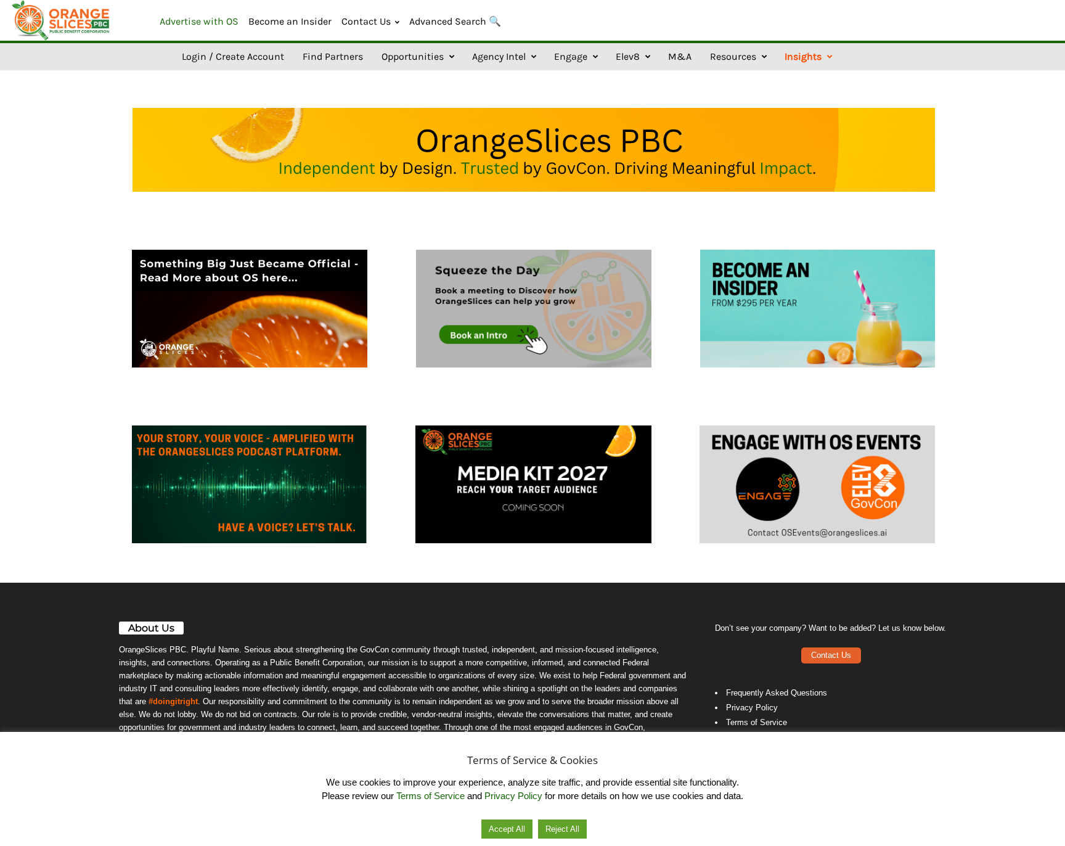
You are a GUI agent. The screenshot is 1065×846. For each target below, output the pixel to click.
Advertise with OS (199, 21)
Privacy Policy (752, 707)
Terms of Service (756, 722)
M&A (680, 56)
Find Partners (333, 56)
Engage (570, 56)
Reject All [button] (562, 829)
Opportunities (413, 56)
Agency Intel (499, 56)
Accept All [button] (507, 829)
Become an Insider (290, 21)
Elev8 (628, 56)
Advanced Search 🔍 (455, 21)
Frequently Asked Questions (776, 692)
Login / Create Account (233, 56)
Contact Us (366, 21)
